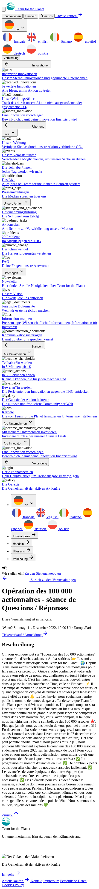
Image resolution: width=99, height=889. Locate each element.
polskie (42, 53)
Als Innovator (16, 442)
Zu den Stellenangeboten (43, 573)
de (20, 28)
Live (10, 133)
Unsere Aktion (16, 202)
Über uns (47, 16)
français (19, 41)
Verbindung (11, 58)
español (90, 41)
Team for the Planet (29, 9)
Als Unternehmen (18, 422)
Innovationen (26, 64)
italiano (66, 41)
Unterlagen (14, 272)
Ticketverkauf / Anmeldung (25, 635)
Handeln (23, 345)
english (43, 41)
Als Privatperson (18, 353)
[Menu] (4, 9)
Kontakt (36, 881)
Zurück (10, 815)
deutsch (19, 53)
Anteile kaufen (69, 16)
